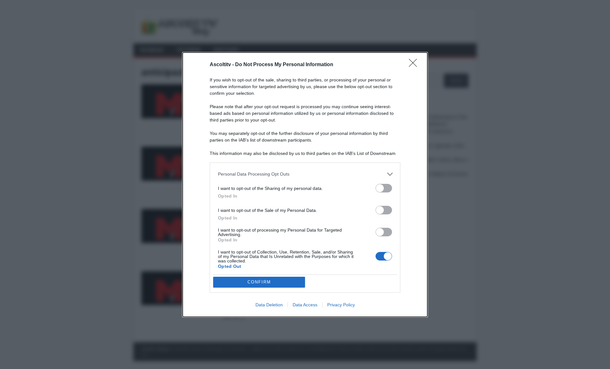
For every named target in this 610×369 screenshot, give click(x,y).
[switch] (384, 188)
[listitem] (305, 174)
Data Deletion (269, 304)
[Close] (415, 65)
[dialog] (305, 184)
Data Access (305, 304)
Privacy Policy (341, 304)
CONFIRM (259, 282)
